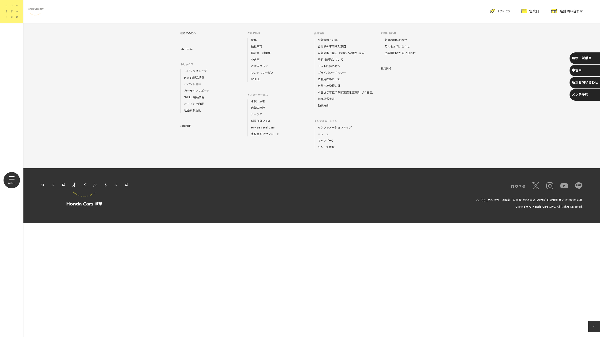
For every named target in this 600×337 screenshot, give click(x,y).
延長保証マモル (261, 121)
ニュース (323, 134)
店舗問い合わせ (571, 11)
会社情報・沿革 (328, 40)
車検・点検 (258, 101)
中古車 (577, 70)
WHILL (255, 79)
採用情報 (386, 69)
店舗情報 (185, 126)
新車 (254, 40)
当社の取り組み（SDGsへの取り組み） (342, 53)
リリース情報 (326, 147)
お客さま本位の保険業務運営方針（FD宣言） (346, 92)
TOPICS (503, 11)
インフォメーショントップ (335, 127)
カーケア (256, 114)
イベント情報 (192, 84)
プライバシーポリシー (332, 73)
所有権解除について (330, 60)
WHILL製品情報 (194, 97)
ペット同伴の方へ (329, 66)
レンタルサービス (262, 73)
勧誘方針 (323, 105)
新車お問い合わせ (585, 82)
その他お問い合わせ (397, 46)
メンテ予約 (580, 95)
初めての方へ (188, 33)
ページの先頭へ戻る (594, 326)
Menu (11, 183)
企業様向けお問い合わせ (400, 53)
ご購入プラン (259, 66)
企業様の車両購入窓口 (332, 46)
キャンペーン (326, 140)
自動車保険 (258, 108)
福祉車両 (256, 46)
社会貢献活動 (192, 110)
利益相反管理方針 (329, 86)
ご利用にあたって (329, 79)
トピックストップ (195, 71)
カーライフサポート (197, 91)
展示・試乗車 (582, 58)
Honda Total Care (263, 127)
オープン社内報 (194, 104)
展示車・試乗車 (261, 53)
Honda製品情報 (194, 78)
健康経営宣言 (326, 99)
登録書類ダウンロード (265, 134)
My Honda (186, 49)
